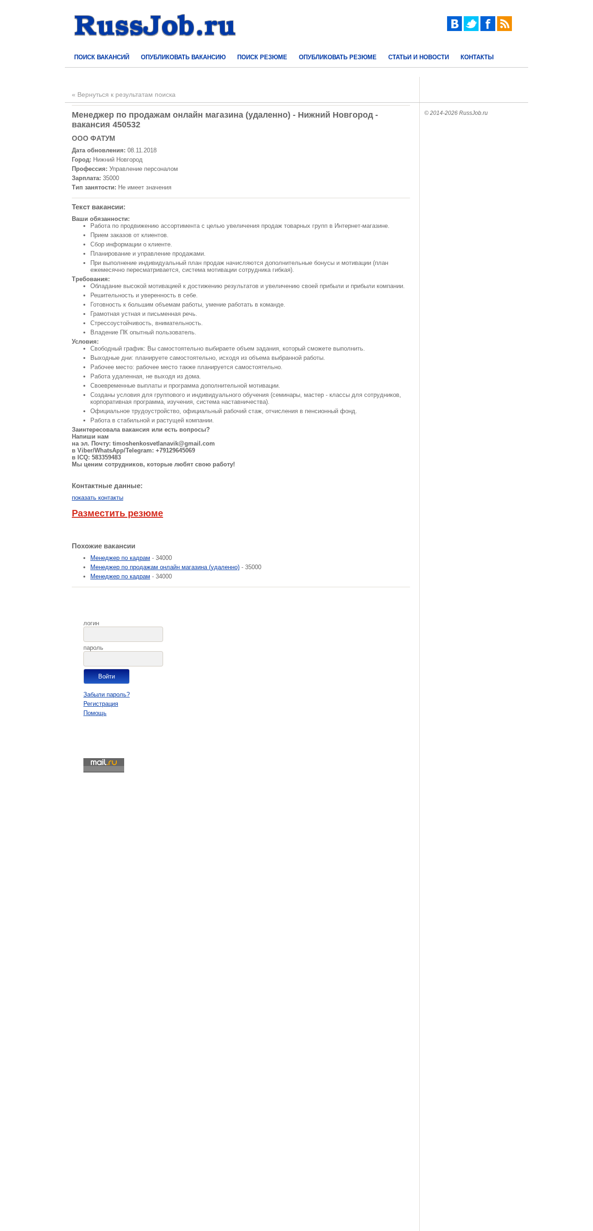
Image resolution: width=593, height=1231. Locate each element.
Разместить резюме (117, 513)
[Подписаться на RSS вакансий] (504, 28)
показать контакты (97, 497)
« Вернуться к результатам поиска (124, 94)
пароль (93, 647)
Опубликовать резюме (338, 57)
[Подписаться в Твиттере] (471, 28)
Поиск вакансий (101, 57)
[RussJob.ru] (155, 44)
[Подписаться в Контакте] (454, 28)
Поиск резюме (262, 57)
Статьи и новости (418, 57)
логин (91, 623)
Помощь (95, 713)
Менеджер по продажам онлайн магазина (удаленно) (165, 567)
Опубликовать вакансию (183, 57)
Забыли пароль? (106, 694)
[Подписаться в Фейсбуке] (487, 28)
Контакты (477, 57)
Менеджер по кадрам (120, 557)
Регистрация (100, 703)
